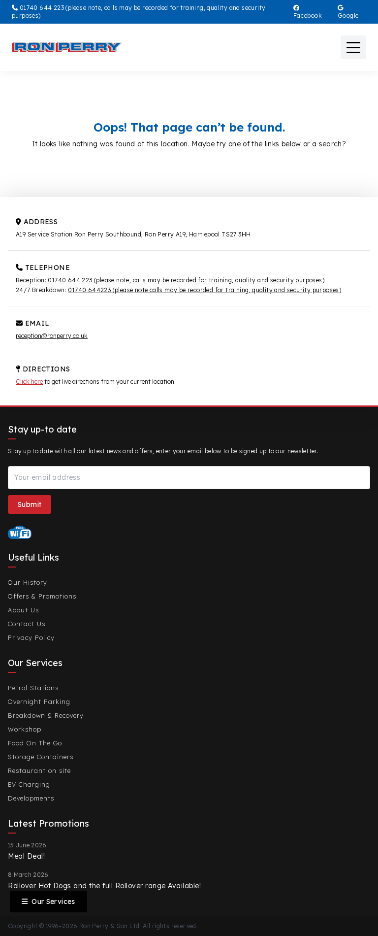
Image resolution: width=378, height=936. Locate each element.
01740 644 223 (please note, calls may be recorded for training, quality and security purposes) (186, 280)
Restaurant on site (39, 770)
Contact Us (26, 624)
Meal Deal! (26, 856)
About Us (23, 610)
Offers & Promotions (42, 596)
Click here (29, 381)
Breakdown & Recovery (46, 715)
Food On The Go (35, 743)
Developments (31, 798)
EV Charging (29, 784)
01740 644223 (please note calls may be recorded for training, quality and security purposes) (204, 290)
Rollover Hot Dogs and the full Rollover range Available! (104, 885)
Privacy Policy (31, 637)
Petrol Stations (33, 688)
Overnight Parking (39, 701)
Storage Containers (40, 757)
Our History (27, 582)
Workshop (24, 729)
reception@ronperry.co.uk (52, 335)
